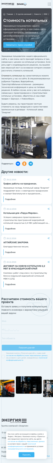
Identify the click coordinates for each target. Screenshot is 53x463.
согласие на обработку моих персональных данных (27, 355)
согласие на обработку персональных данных (26, 441)
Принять (26, 455)
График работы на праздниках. (20, 183)
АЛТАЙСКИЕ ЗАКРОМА (15, 242)
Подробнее (10, 199)
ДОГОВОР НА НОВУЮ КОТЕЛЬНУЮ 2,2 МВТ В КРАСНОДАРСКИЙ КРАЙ (24, 267)
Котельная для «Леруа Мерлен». (20, 213)
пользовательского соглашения (20, 449)
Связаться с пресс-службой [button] (19, 45)
